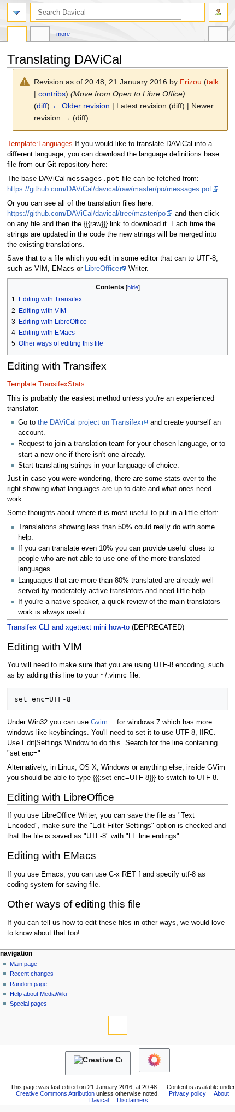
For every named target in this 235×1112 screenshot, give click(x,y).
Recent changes (32, 973)
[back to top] (117, 1025)
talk (213, 81)
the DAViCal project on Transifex (89, 422)
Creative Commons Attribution (55, 1093)
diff (42, 105)
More (63, 34)
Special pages (28, 1003)
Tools (218, 35)
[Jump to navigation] (16, 12)
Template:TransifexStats (46, 384)
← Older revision (81, 105)
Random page (28, 984)
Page (17, 35)
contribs (52, 93)
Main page (23, 963)
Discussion (40, 35)
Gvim (99, 722)
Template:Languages (40, 144)
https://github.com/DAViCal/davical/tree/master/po (86, 213)
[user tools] (218, 12)
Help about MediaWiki (38, 993)
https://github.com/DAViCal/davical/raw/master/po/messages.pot (109, 189)
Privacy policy (187, 1093)
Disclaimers (132, 1100)
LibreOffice (102, 269)
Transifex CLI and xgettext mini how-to (68, 627)
